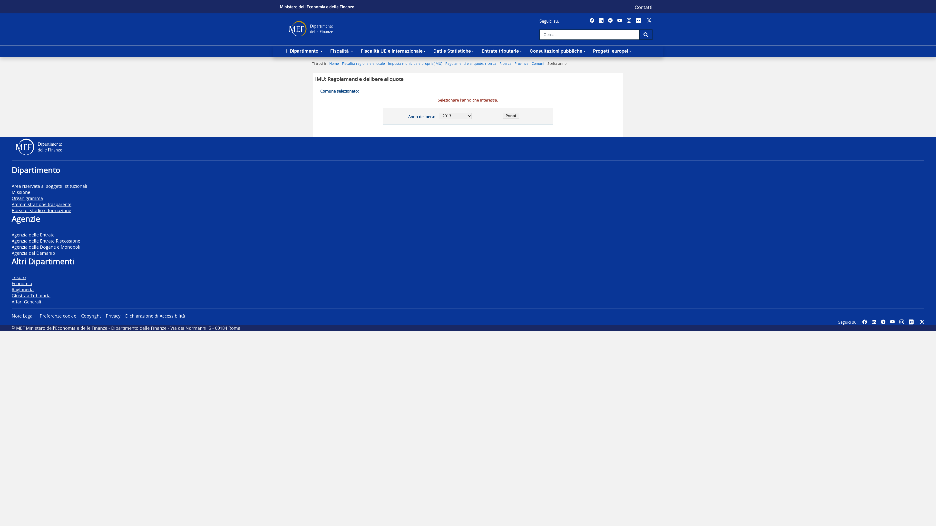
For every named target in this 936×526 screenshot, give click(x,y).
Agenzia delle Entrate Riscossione (46, 241)
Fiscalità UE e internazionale (392, 51)
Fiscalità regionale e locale (363, 63)
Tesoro (19, 277)
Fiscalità (340, 51)
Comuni (538, 63)
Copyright (91, 316)
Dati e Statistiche (452, 51)
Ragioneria (23, 289)
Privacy (113, 316)
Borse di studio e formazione (41, 210)
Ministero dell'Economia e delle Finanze (317, 6)
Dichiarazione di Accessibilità (155, 316)
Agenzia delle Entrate (33, 235)
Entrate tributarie (500, 51)
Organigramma (27, 198)
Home (334, 63)
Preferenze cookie (58, 316)
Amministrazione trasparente (41, 204)
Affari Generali (26, 302)
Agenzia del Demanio (33, 253)
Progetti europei (610, 51)
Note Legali (23, 316)
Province (521, 63)
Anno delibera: (421, 116)
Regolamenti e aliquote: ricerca (470, 63)
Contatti (644, 7)
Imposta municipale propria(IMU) (415, 63)
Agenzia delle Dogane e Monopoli (46, 247)
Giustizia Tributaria (31, 295)
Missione (21, 192)
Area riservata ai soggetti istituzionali (49, 186)
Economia (22, 283)
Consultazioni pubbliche (556, 51)
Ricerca (505, 63)
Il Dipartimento (303, 51)
